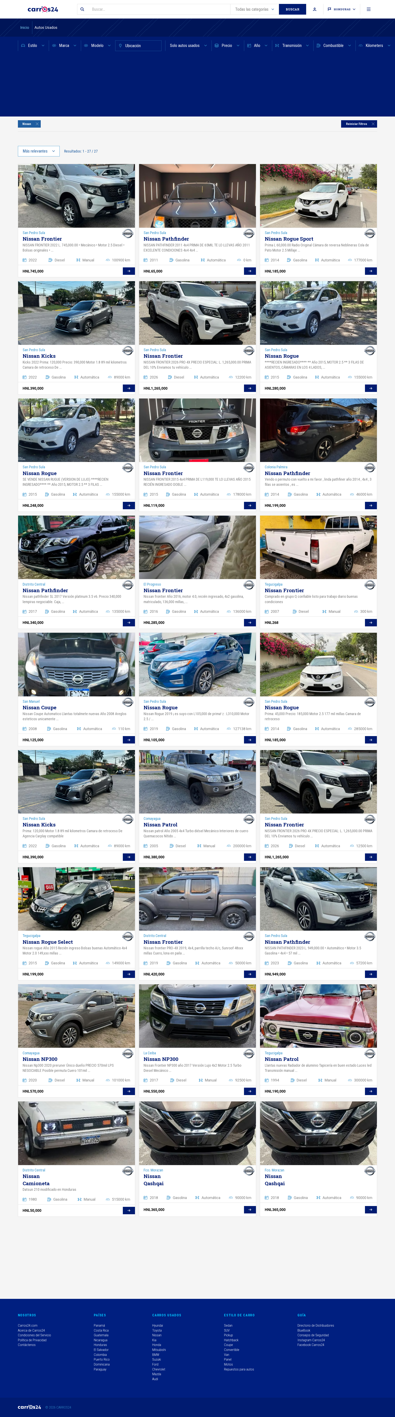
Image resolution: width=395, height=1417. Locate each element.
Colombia (100, 1355)
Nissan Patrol (161, 824)
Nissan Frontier (42, 238)
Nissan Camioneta (36, 1180)
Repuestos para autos (239, 1369)
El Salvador (101, 1350)
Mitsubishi (159, 1350)
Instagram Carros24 (311, 1340)
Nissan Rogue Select (48, 941)
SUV (227, 1330)
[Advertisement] (197, 85)
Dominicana (102, 1364)
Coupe (228, 1345)
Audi (155, 1379)
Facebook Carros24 (310, 1345)
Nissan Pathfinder (166, 238)
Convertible (231, 1350)
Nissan (156, 1335)
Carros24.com (27, 1325)
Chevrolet (158, 1369)
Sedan (228, 1325)
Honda (156, 1345)
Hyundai (157, 1325)
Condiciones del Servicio (34, 1335)
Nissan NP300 (40, 1059)
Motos (228, 1364)
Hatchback (231, 1340)
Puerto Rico (102, 1359)
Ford (155, 1364)
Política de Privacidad (32, 1340)
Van (226, 1355)
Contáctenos (27, 1345)
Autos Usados (46, 28)
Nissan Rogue (282, 355)
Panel (227, 1359)
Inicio (25, 28)
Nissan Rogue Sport (289, 238)
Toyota (157, 1330)
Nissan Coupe (39, 707)
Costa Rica (101, 1330)
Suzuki (156, 1359)
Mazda (156, 1374)
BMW (155, 1355)
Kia (154, 1340)
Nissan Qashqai (154, 1180)
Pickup (228, 1335)
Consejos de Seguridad (313, 1335)
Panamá (99, 1325)
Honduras (100, 1345)
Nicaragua (100, 1340)
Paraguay (100, 1369)
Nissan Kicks (39, 355)
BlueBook (303, 1330)
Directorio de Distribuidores (315, 1325)
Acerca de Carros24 (31, 1330)
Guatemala (101, 1335)
